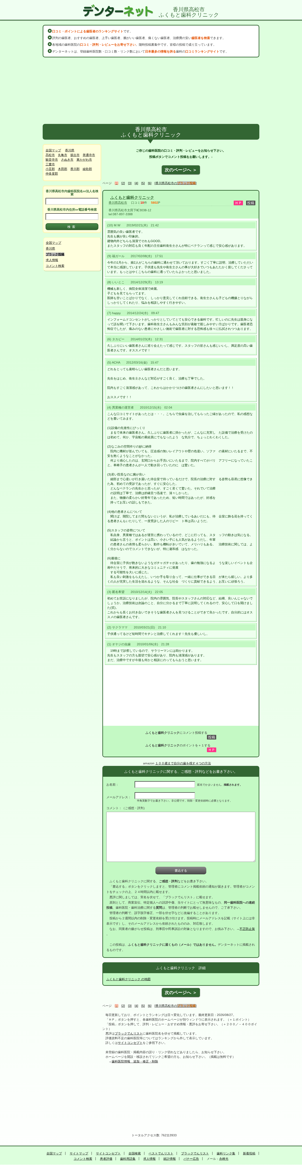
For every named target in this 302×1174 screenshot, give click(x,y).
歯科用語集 (128, 1158)
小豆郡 (50, 169)
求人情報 (52, 260)
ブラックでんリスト (129, 1033)
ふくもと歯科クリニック (132, 197)
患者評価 (106, 1158)
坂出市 (75, 155)
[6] (149, 183)
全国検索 (134, 1153)
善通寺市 (89, 155)
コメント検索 (55, 266)
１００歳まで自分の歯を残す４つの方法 (183, 763)
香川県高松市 (118, 202)
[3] (130, 183)
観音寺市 (52, 159)
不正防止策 (247, 929)
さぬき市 (67, 159)
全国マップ (53, 150)
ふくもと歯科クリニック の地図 (128, 979)
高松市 (50, 155)
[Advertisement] (151, 90)
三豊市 (50, 164)
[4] (136, 183)
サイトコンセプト (130, 1043)
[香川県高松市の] (176, 183)
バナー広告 (191, 1158)
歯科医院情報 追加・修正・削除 (135, 1061)
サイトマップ (79, 1153)
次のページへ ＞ (181, 169)
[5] (143, 183)
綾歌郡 (87, 169)
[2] (123, 183)
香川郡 (75, 169)
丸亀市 (62, 155)
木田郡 (62, 169)
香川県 (69, 150)
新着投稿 (249, 1153)
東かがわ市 (84, 159)
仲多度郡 (52, 173)
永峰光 (223, 1158)
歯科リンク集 (226, 1153)
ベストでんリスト (161, 1153)
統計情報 (169, 1158)
